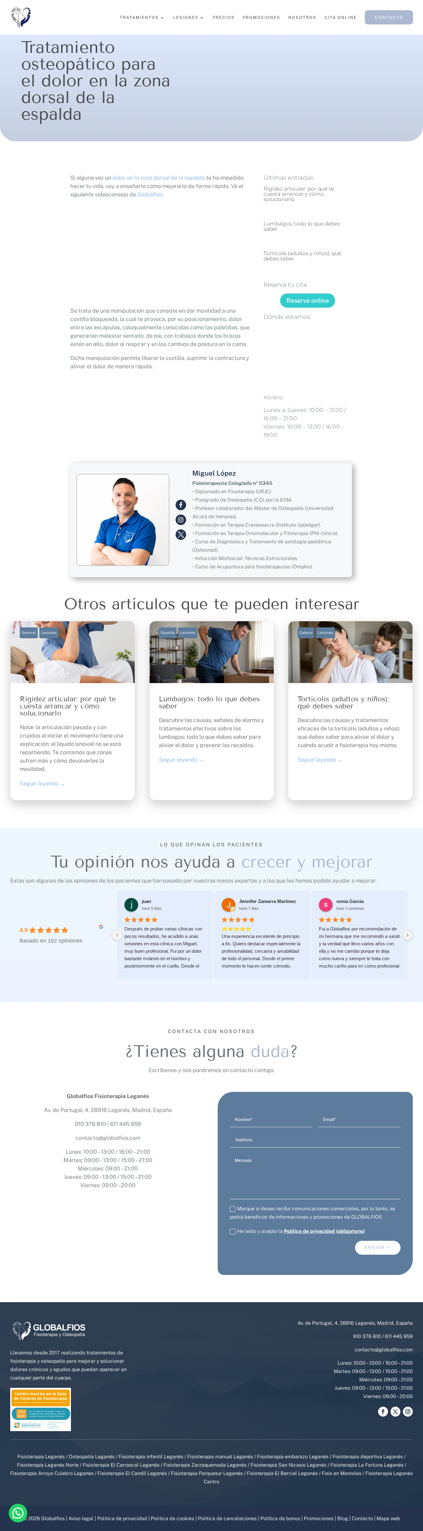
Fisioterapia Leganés (41, 1457)
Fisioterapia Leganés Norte (48, 1465)
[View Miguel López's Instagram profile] (181, 520)
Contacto (362, 1518)
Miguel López (214, 473)
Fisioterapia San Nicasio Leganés (288, 1465)
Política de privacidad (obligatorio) (324, 1231)
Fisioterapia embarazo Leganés (293, 1457)
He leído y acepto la (301, 1231)
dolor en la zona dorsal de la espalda (158, 177)
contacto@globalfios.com (108, 1138)
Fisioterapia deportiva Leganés (368, 1457)
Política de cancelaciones (227, 1518)
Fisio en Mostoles (341, 1473)
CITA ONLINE (341, 17)
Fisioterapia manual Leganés (220, 1457)
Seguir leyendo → (42, 783)
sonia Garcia (350, 901)
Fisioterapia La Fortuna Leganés (366, 1465)
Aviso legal (81, 1518)
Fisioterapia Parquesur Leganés (207, 1473)
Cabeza (305, 633)
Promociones (319, 1518)
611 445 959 (125, 1124)
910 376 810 (90, 1124)
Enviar (374, 1247)
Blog (342, 1518)
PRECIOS (224, 17)
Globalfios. (150, 194)
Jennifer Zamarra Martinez (267, 901)
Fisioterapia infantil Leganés (151, 1457)
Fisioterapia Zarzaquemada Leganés (205, 1465)
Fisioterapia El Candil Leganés (132, 1473)
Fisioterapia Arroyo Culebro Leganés (52, 1473)
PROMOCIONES (261, 17)
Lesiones (49, 633)
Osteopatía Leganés (92, 1457)
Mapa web (388, 1518)
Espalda (168, 633)
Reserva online (307, 300)
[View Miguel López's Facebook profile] (181, 505)
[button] (18, 1513)
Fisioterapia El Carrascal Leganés (121, 1465)
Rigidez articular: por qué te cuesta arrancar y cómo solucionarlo (299, 194)
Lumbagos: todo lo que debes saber (302, 226)
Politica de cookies (172, 1518)
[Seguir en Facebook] (383, 1412)
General (29, 633)
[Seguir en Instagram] (408, 1412)
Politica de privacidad (122, 1518)
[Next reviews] (407, 935)
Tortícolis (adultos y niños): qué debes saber (302, 256)
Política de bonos (280, 1518)
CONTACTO (389, 17)
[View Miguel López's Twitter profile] (181, 534)
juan (146, 901)
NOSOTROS (302, 17)
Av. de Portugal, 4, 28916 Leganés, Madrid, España (108, 1110)
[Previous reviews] (117, 935)
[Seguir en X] (395, 1412)
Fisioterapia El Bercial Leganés (282, 1473)
